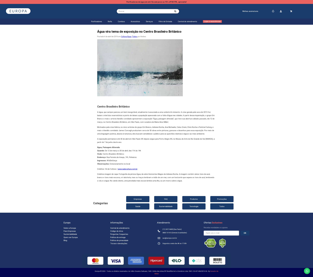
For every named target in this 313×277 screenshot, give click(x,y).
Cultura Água (126, 37)
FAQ (166, 199)
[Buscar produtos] (175, 11)
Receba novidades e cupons (216, 227)
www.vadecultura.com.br (127, 169)
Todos (134, 37)
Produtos (194, 199)
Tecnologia (193, 206)
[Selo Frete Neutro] (210, 247)
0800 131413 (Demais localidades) (174, 233)
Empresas (138, 199)
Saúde (137, 206)
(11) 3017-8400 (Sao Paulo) (172, 229)
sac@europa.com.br (169, 238)
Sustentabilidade (166, 206)
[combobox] (148, 11)
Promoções (222, 199)
